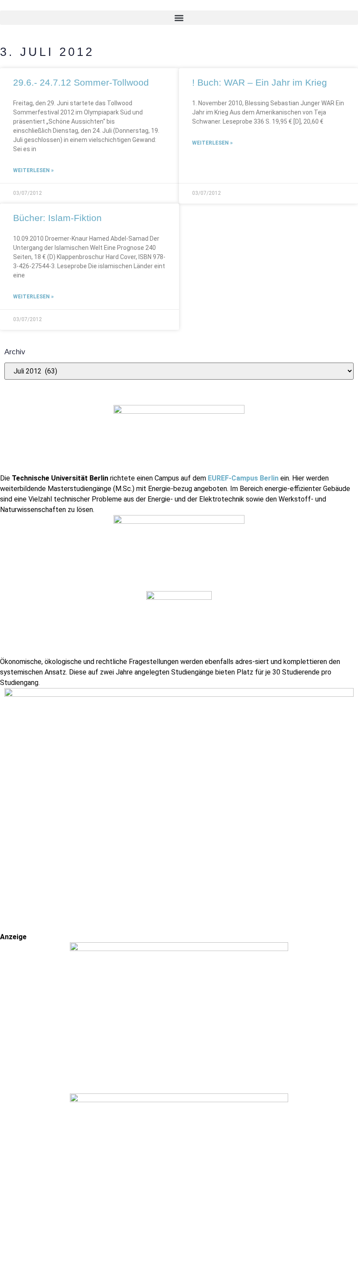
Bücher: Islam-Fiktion (57, 218)
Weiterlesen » (33, 170)
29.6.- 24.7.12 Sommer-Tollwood (81, 82)
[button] (179, 17)
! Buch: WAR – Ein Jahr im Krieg (259, 82)
